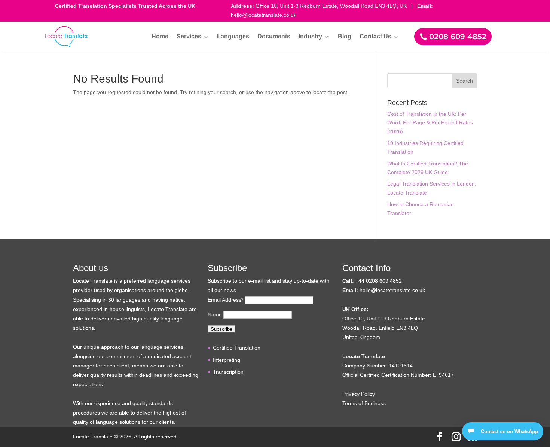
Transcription (228, 372)
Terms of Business (364, 403)
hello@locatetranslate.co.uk (392, 290)
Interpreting (226, 360)
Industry (310, 37)
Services (189, 37)
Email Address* (225, 300)
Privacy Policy (358, 394)
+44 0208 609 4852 (378, 281)
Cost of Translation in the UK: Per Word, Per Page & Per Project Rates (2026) (430, 123)
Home (160, 37)
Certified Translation (236, 348)
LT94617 (443, 375)
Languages (233, 37)
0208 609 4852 (457, 36)
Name (215, 314)
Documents (273, 37)
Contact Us (375, 37)
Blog (344, 37)
